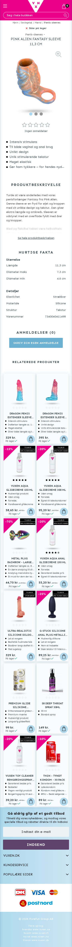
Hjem (15, 22)
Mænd (38, 22)
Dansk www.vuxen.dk (36, 940)
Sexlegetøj (26, 22)
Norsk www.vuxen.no (36, 936)
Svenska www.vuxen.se (36, 929)
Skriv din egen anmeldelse (36, 343)
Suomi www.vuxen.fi (36, 933)
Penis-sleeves (52, 22)
